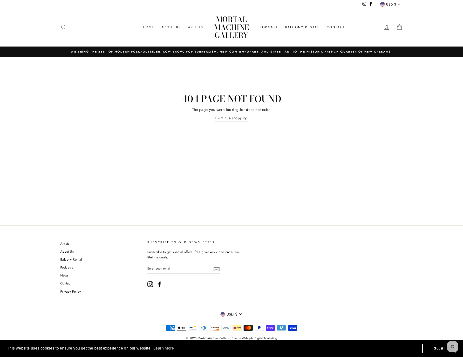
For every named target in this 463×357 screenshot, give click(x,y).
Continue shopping (231, 118)
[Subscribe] (216, 269)
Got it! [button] (439, 348)
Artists (195, 27)
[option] (231, 51)
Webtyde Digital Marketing (259, 338)
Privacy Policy (70, 291)
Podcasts (66, 267)
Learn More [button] (163, 348)
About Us (171, 27)
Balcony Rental (302, 27)
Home (148, 27)
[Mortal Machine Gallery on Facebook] (160, 284)
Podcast (269, 27)
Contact (336, 27)
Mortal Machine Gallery (231, 27)
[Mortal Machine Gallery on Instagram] (150, 284)
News (64, 275)
